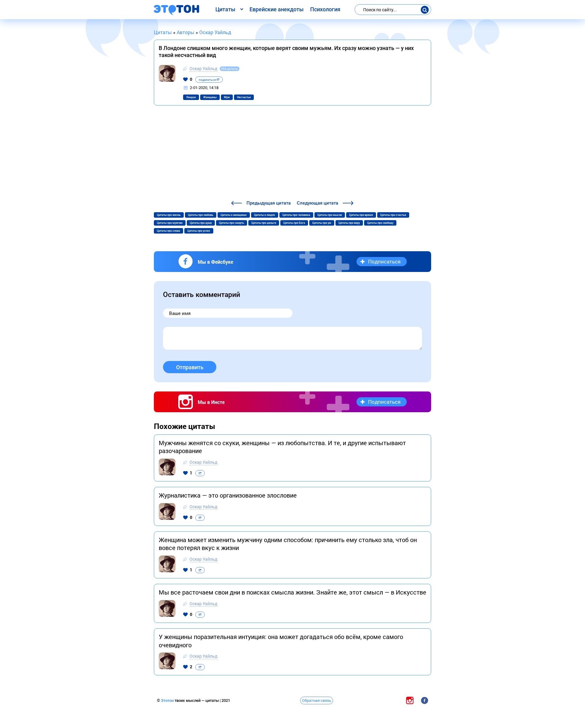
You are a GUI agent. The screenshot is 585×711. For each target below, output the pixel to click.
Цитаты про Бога (294, 222)
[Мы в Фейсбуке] (424, 700)
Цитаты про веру (349, 222)
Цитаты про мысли (329, 214)
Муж (227, 97)
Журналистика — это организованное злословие (228, 495)
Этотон (168, 700)
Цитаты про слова (168, 230)
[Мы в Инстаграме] (409, 700)
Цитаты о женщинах (234, 214)
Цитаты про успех (198, 230)
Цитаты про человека (296, 214)
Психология (325, 9)
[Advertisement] (292, 153)
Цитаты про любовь (200, 214)
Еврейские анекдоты (276, 9)
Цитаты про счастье (393, 214)
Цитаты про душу (201, 222)
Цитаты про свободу (380, 222)
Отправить (190, 367)
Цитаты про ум (321, 222)
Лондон (191, 97)
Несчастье (244, 97)
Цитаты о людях (264, 214)
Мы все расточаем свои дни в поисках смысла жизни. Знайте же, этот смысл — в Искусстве (292, 592)
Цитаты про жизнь (169, 214)
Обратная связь (316, 700)
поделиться (208, 79)
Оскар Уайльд (204, 68)
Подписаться (384, 261)
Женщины (210, 97)
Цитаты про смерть (231, 222)
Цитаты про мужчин (170, 222)
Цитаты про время (361, 214)
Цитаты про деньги (263, 222)
